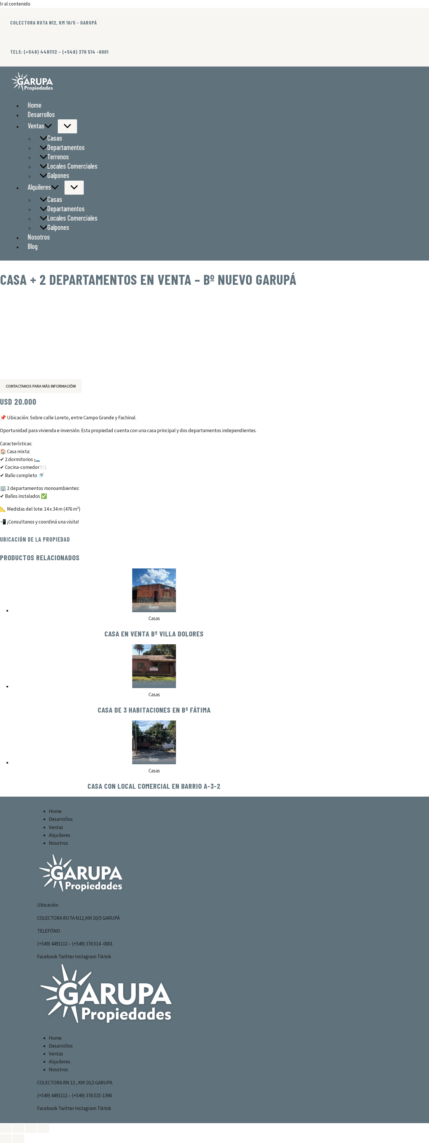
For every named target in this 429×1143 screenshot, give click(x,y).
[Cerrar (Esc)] (43, 1128)
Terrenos (58, 156)
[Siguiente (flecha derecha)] (18, 1138)
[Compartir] (31, 1128)
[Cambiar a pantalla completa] (18, 1128)
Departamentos (66, 147)
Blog (33, 246)
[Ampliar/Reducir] (6, 1128)
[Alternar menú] (67, 126)
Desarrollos (41, 114)
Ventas (36, 125)
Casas (54, 138)
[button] (48, 125)
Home (34, 105)
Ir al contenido (15, 4)
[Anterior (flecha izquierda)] (6, 1138)
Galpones (58, 175)
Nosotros (39, 237)
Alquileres (39, 187)
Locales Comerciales (72, 166)
